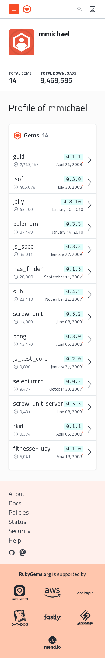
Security (19, 531)
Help (15, 540)
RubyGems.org (35, 574)
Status (17, 521)
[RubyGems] (27, 9)
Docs (15, 503)
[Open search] (80, 9)
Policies (19, 512)
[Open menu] (14, 9)
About (17, 493)
